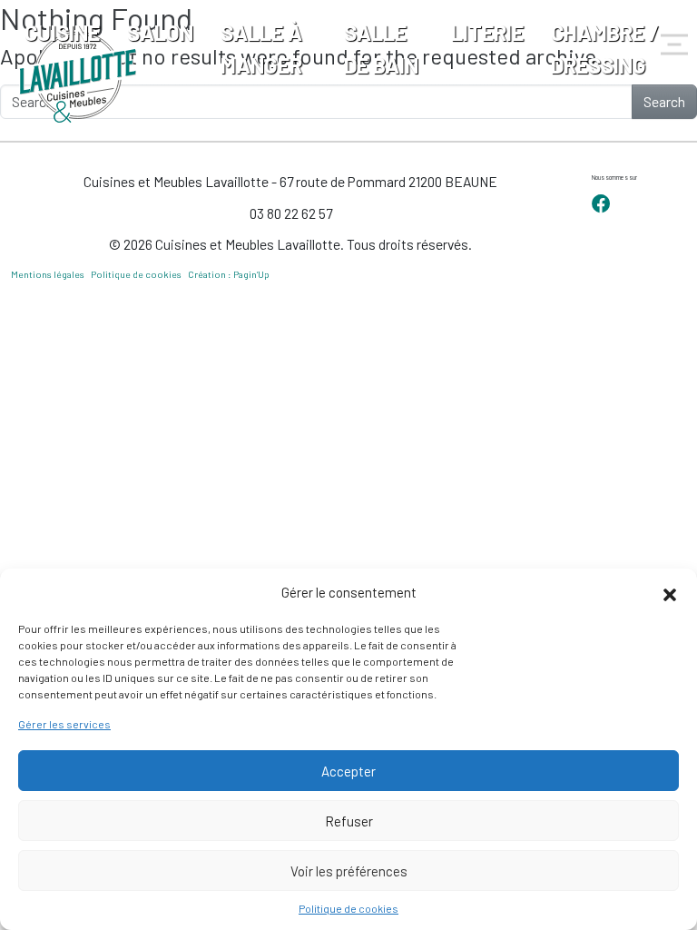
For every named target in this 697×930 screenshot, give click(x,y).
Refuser (349, 821)
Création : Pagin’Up (229, 274)
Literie (487, 32)
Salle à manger (261, 48)
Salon (160, 32)
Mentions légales (47, 274)
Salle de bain (381, 48)
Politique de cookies (348, 908)
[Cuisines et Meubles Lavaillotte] (79, 77)
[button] (670, 592)
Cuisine (62, 32)
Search (664, 101)
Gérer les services (64, 723)
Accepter (348, 771)
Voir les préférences (348, 871)
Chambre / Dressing (605, 48)
